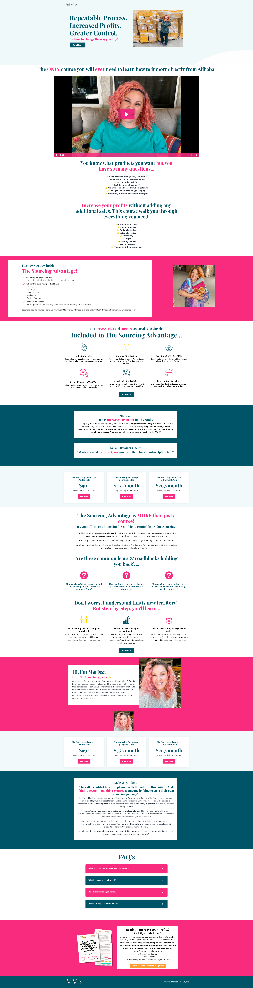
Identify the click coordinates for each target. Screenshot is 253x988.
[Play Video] (56, 155)
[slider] (126, 155)
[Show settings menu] (196, 155)
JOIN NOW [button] (84, 497)
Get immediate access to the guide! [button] (148, 966)
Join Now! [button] (77, 45)
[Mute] (191, 155)
